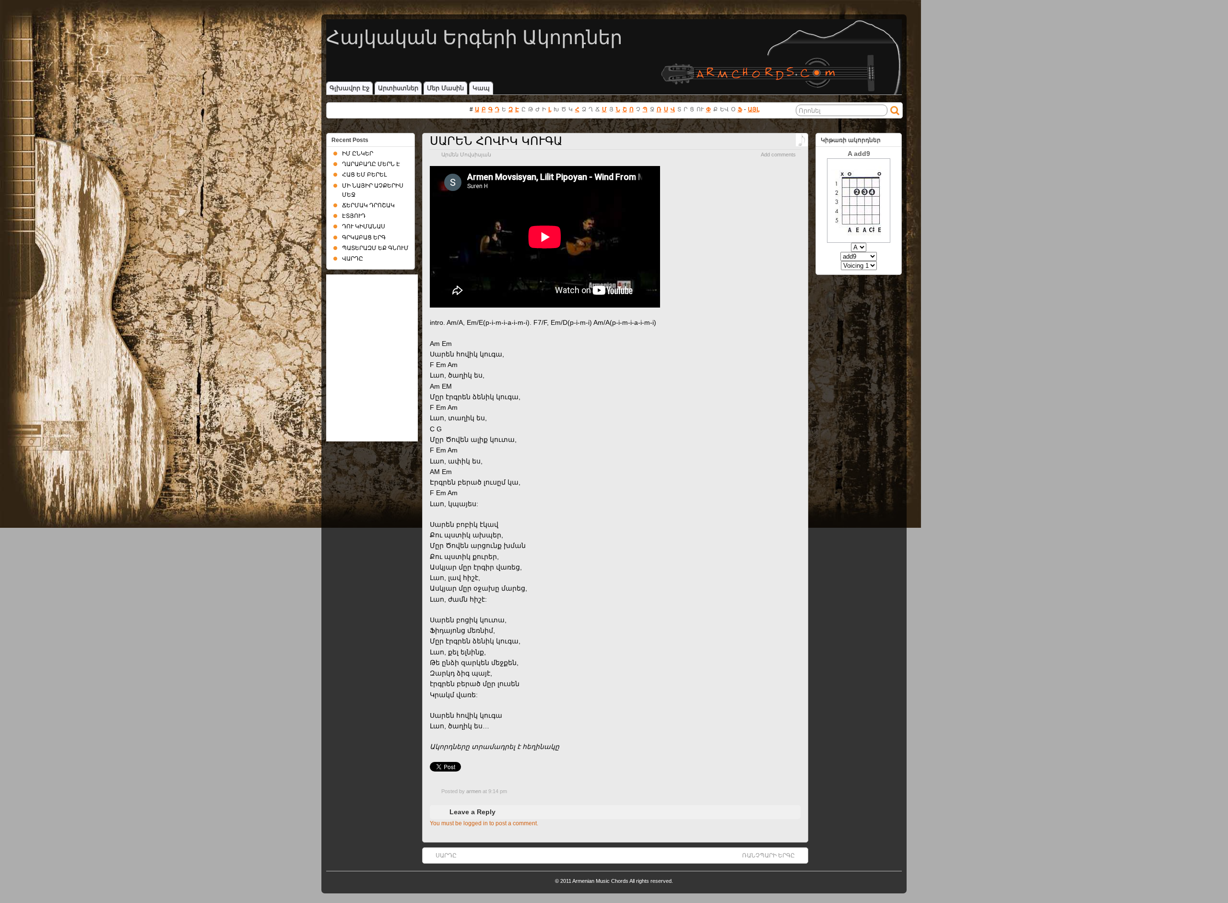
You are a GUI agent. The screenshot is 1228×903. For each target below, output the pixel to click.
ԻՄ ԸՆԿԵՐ (357, 153)
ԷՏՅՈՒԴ (354, 216)
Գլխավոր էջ (349, 88)
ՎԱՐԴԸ (352, 258)
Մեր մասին (445, 88)
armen (473, 791)
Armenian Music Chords (600, 881)
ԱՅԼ (753, 109)
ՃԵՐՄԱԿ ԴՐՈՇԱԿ (368, 205)
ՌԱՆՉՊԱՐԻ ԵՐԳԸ (768, 855)
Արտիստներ (398, 88)
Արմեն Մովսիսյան (466, 154)
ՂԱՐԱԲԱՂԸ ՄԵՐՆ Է (371, 164)
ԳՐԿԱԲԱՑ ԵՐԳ (364, 237)
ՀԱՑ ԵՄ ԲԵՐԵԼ (364, 174)
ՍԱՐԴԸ (446, 855)
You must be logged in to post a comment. (484, 823)
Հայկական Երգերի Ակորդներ (474, 37)
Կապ (481, 88)
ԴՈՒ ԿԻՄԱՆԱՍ (363, 226)
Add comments (778, 154)
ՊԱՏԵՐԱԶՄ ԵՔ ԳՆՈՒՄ (375, 248)
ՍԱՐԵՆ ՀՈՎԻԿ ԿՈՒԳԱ (496, 140)
